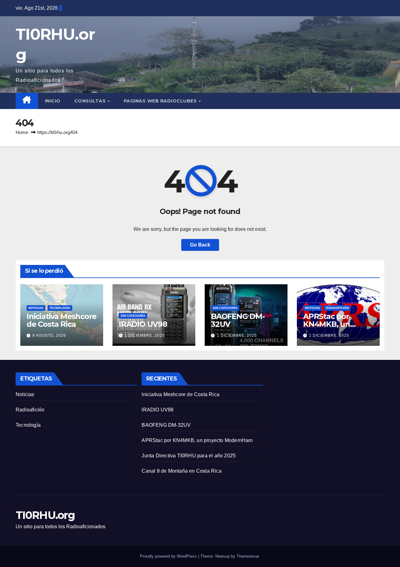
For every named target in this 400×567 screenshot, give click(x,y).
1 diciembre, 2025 (145, 335)
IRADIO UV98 (143, 324)
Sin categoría (133, 315)
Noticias (35, 308)
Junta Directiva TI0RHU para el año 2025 (189, 455)
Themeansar (248, 556)
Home (22, 132)
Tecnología (59, 308)
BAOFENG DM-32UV (238, 320)
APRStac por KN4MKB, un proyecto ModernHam (197, 440)
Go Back (200, 244)
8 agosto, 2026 (49, 335)
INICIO (53, 101)
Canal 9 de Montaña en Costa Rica (181, 471)
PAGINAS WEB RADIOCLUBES (161, 101)
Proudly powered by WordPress (169, 556)
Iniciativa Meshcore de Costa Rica (62, 320)
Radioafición (337, 308)
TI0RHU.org (45, 515)
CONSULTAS (90, 101)
